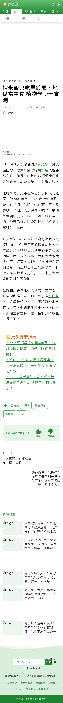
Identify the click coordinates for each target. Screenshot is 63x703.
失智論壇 (30, 11)
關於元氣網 (11, 683)
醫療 (43, 11)
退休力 (18, 689)
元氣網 (12, 80)
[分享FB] (8, 18)
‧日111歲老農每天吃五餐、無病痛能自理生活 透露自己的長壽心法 (31, 382)
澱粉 (44, 221)
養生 (16, 11)
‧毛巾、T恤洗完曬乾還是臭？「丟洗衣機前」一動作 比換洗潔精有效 (31, 365)
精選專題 (40, 683)
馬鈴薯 (43, 170)
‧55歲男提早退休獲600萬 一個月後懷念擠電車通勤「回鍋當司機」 (31, 348)
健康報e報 (33, 668)
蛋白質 (53, 295)
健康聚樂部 (26, 683)
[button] (58, 11)
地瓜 (27, 250)
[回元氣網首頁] (13, 4)
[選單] (59, 4)
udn (5, 80)
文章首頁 (30, 689)
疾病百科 (53, 683)
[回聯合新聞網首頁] (5, 5)
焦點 (5, 11)
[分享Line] (24, 18)
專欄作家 (43, 689)
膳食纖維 (41, 164)
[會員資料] (53, 4)
